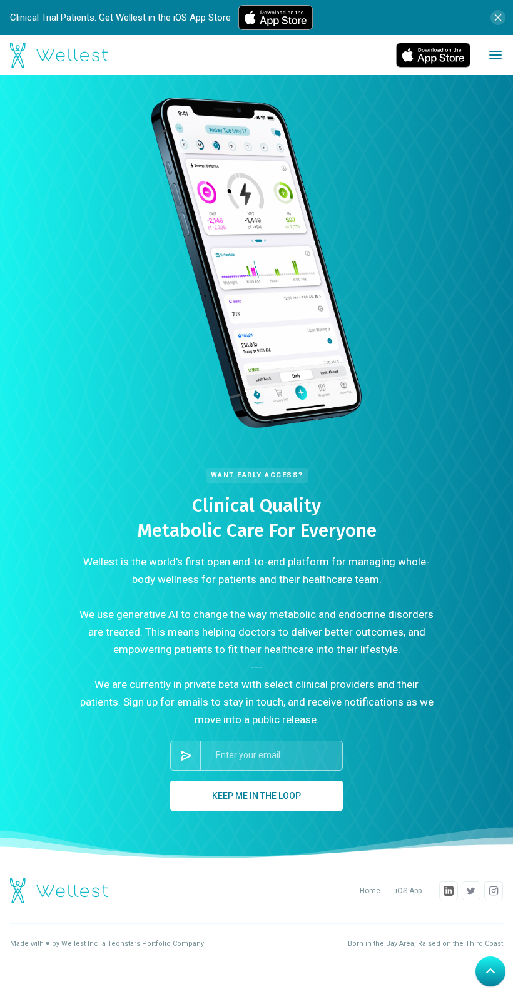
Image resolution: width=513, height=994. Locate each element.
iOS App (408, 890)
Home (370, 890)
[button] (495, 55)
